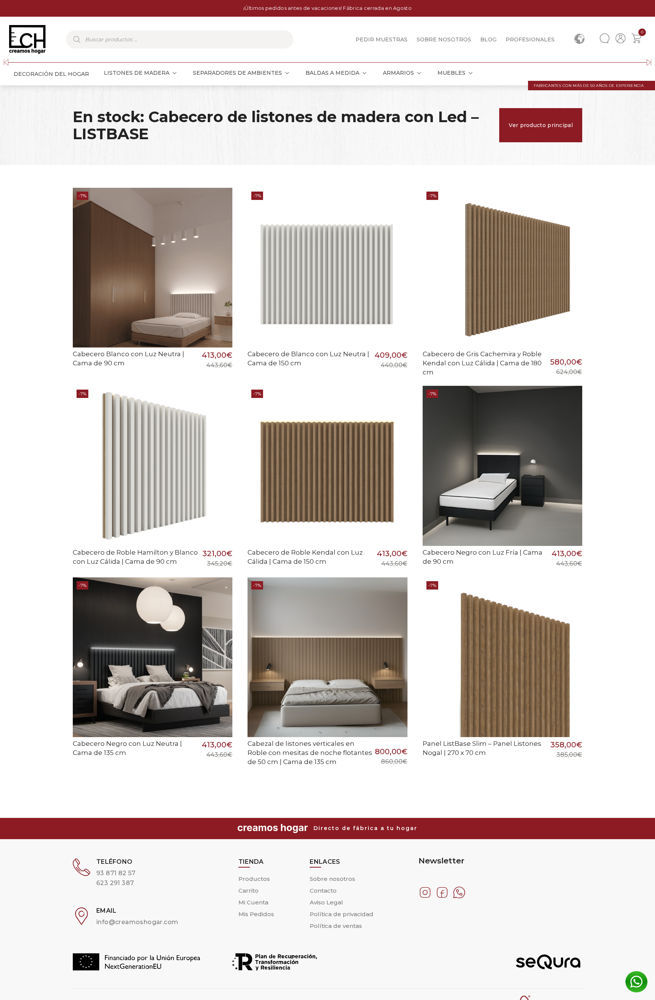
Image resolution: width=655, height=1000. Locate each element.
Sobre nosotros (444, 39)
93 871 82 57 (116, 873)
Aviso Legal (326, 902)
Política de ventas (336, 925)
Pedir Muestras (381, 39)
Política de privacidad (341, 914)
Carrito (248, 890)
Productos (254, 878)
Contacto (323, 890)
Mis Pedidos (256, 914)
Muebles (451, 72)
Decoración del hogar (51, 74)
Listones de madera (136, 72)
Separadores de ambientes (237, 72)
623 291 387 (115, 883)
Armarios (398, 72)
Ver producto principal (541, 125)
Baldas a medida (332, 72)
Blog (488, 39)
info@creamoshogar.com (137, 922)
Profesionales (530, 39)
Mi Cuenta (253, 902)
